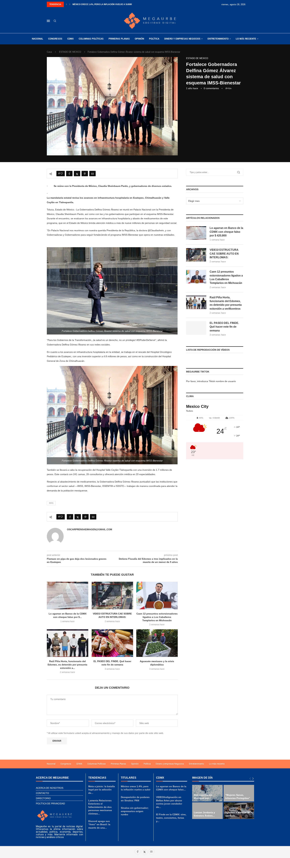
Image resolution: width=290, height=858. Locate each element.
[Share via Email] (92, 173)
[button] (66, 4)
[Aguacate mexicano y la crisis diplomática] (157, 643)
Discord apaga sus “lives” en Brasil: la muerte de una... (99, 824)
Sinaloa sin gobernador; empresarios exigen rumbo (135, 811)
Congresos (55, 39)
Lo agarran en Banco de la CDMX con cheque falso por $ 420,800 (226, 232)
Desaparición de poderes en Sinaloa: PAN (96, 4)
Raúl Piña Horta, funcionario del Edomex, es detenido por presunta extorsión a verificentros (226, 303)
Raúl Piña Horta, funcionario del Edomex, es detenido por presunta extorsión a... (67, 664)
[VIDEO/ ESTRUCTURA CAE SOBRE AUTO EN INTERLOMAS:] (112, 595)
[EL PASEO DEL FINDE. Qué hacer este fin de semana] (112, 643)
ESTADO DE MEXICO (70, 52)
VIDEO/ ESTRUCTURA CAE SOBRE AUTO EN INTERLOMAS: (224, 253)
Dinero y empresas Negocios (182, 39)
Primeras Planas (119, 39)
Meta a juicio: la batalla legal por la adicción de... (101, 789)
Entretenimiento (218, 39)
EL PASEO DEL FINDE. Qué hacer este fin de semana (224, 327)
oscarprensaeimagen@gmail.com (89, 529)
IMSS (51, 503)
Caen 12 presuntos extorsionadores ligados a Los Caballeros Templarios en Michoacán (157, 617)
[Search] (55, 21)
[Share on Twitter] (77, 173)
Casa (49, 52)
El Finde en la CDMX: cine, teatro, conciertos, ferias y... (171, 817)
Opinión (139, 39)
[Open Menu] (48, 20)
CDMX (70, 39)
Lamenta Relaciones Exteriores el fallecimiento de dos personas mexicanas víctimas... (100, 807)
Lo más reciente (246, 39)
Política (154, 39)
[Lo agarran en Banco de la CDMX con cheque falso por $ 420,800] (67, 595)
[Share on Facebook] (69, 173)
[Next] (253, 778)
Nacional (37, 39)
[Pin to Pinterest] (85, 173)
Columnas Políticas (91, 39)
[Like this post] (61, 173)
